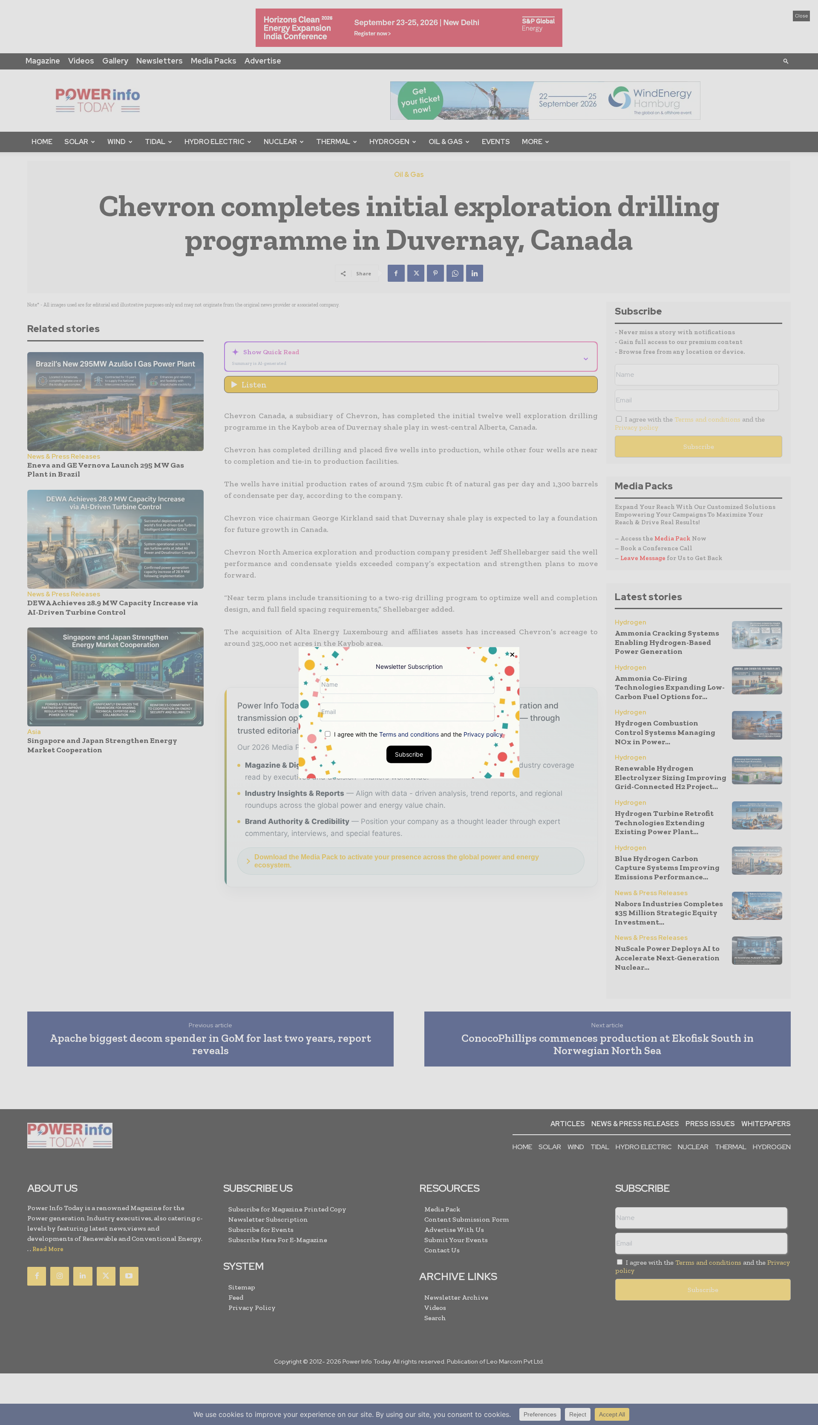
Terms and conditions (409, 733)
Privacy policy (483, 733)
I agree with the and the (417, 733)
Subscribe (409, 753)
